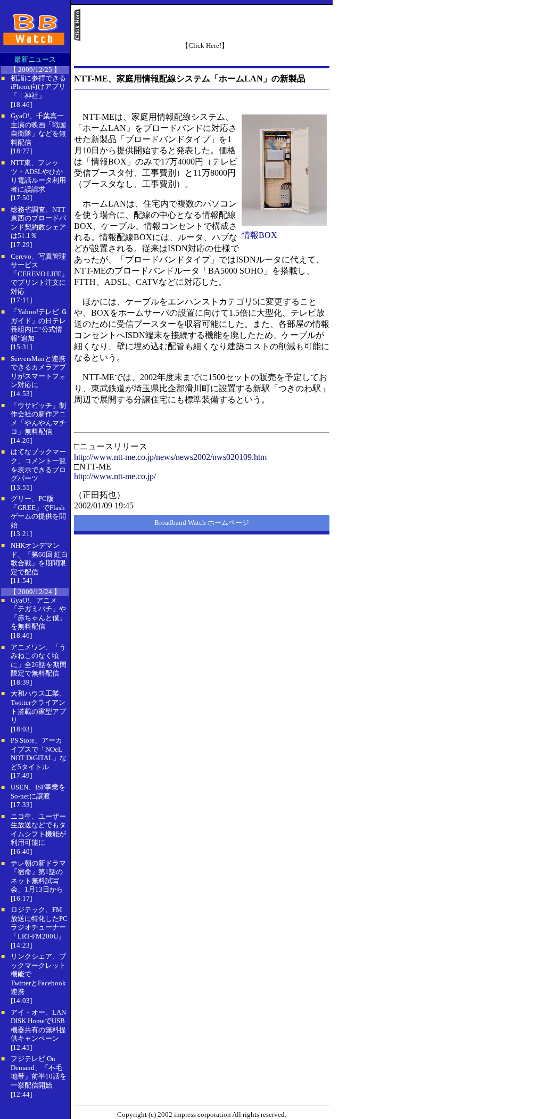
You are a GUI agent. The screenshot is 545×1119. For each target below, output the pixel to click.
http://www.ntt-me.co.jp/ (115, 476)
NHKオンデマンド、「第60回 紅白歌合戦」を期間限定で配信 (39, 558)
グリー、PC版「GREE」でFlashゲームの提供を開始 (38, 512)
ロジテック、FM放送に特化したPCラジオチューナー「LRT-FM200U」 (39, 923)
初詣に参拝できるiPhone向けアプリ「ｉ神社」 (38, 87)
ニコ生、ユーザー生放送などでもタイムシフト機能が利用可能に (38, 829)
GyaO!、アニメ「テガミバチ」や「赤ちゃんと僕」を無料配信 (38, 613)
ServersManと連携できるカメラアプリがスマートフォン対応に (38, 372)
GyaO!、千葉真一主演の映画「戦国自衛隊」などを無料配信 (38, 129)
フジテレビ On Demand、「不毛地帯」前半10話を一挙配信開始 (39, 1072)
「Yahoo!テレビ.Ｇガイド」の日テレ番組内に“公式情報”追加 (39, 325)
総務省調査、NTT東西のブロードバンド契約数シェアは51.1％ (38, 222)
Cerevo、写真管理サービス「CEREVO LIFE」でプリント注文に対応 (39, 273)
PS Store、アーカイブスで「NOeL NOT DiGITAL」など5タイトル (39, 753)
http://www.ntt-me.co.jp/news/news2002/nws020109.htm (170, 457)
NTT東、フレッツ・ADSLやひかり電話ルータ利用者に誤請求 (38, 176)
